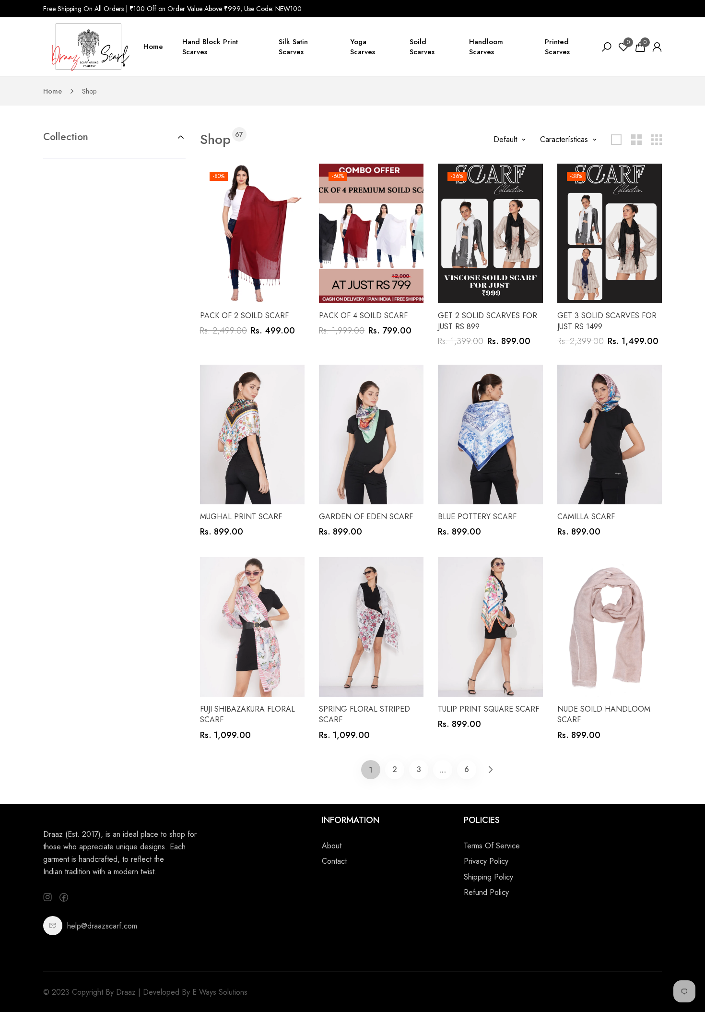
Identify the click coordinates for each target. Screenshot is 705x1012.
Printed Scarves (557, 46)
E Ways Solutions (219, 992)
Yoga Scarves (362, 46)
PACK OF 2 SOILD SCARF (244, 315)
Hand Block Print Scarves (210, 46)
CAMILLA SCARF (586, 516)
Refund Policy (486, 892)
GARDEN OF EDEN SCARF (366, 516)
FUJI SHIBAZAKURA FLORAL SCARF (247, 714)
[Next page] (491, 769)
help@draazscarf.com (102, 925)
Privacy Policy (486, 861)
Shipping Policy (488, 876)
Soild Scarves (422, 46)
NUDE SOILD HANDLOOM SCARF (603, 714)
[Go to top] (666, 973)
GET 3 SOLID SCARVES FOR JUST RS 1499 (607, 321)
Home (153, 46)
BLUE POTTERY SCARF (477, 516)
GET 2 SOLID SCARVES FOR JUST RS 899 (487, 321)
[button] (114, 137)
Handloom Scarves (486, 46)
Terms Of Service (492, 845)
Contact (334, 861)
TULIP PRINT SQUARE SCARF (488, 708)
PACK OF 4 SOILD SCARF (363, 315)
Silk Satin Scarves (293, 46)
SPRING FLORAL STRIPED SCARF (364, 714)
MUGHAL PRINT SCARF (241, 516)
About (331, 845)
